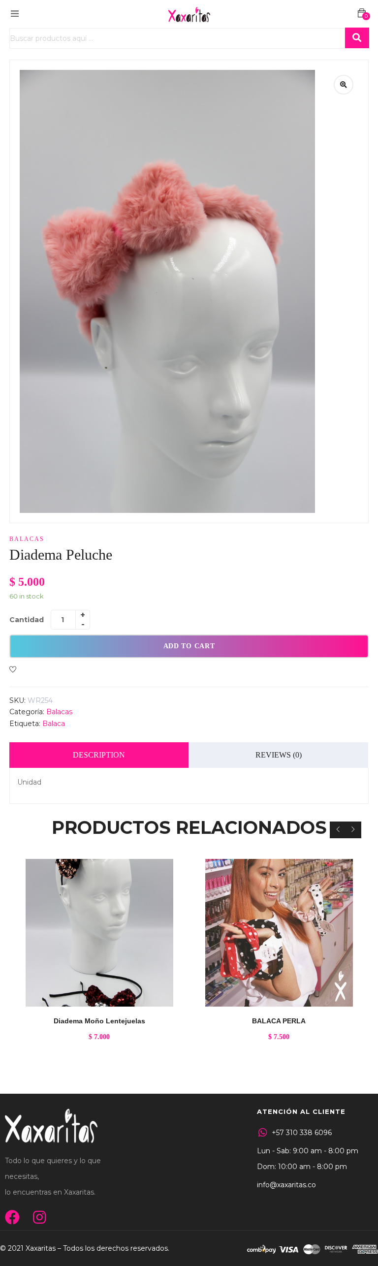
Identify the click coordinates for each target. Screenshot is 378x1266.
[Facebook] (12, 1217)
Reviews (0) (278, 755)
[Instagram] (39, 1217)
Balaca (53, 723)
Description (99, 755)
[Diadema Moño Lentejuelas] (99, 933)
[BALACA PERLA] (278, 933)
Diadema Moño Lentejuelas (99, 1021)
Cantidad (26, 619)
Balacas (26, 539)
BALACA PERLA (279, 1021)
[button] (361, 13)
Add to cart (189, 646)
